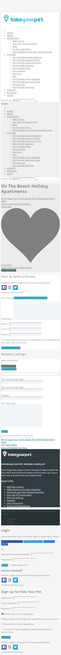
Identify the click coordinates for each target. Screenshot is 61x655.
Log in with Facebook (12, 541)
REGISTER (12, 92)
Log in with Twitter (33, 541)
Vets (14, 76)
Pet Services (18, 84)
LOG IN (10, 95)
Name (5, 323)
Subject (5, 395)
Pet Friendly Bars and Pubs (26, 81)
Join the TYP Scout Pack (24, 43)
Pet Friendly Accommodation (27, 57)
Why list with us (15, 497)
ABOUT (10, 35)
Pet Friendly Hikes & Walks (26, 79)
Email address (9, 603)
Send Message (8, 366)
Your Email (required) (12, 387)
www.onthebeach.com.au (14, 447)
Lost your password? (11, 570)
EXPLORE (11, 54)
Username (7, 598)
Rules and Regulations (18, 505)
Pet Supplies (18, 71)
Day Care (17, 73)
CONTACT (11, 90)
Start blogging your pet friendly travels (32, 52)
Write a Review (8, 270)
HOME (10, 33)
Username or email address (16, 554)
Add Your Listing (15, 486)
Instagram (12, 524)
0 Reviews (6, 206)
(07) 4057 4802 (9, 445)
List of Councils (15, 503)
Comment (7, 318)
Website (5, 334)
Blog (14, 46)
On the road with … (22, 49)
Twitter (10, 521)
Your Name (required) (12, 379)
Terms (4, 513)
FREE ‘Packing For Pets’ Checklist (24, 489)
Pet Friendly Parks (21, 68)
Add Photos (25, 267)
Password (7, 559)
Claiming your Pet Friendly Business (25, 492)
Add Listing (18, 41)
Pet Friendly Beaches (23, 65)
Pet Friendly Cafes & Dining (26, 62)
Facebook (12, 518)
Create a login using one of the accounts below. (25, 282)
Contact (11, 500)
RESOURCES (13, 38)
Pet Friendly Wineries (23, 87)
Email (5, 329)
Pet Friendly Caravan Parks (26, 60)
